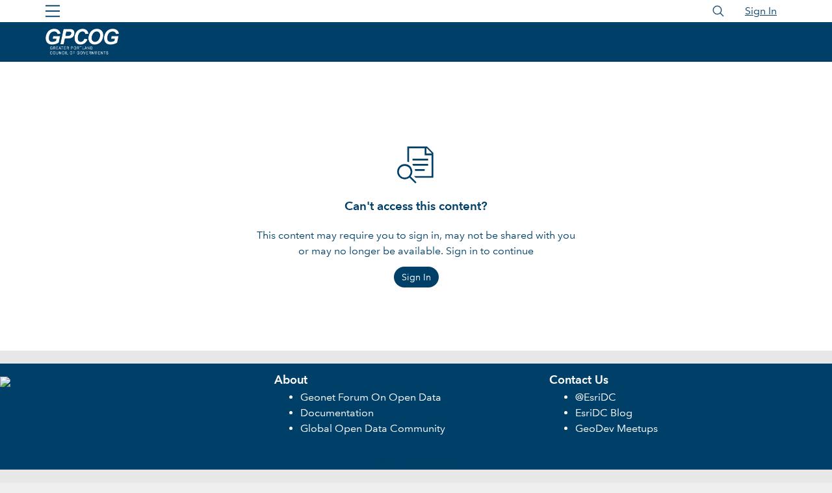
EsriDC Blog (603, 412)
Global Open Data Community (372, 428)
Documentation (337, 412)
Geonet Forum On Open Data (370, 397)
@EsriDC (595, 397)
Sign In (761, 11)
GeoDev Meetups (616, 428)
